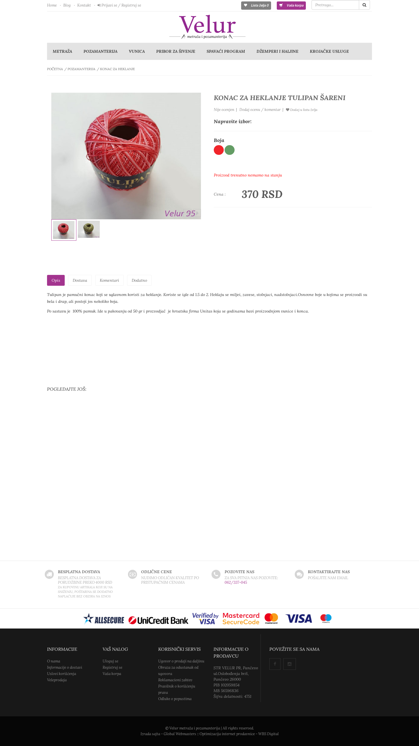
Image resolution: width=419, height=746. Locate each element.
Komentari (109, 280)
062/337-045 (236, 582)
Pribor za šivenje (175, 51)
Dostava (80, 280)
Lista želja (259, 5)
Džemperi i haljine (277, 51)
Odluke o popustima (175, 698)
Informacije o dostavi (64, 667)
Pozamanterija (100, 51)
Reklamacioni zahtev (175, 680)
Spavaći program (226, 51)
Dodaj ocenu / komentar (260, 109)
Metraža (62, 51)
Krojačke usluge (329, 51)
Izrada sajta (150, 733)
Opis (56, 280)
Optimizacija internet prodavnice (227, 733)
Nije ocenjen (224, 109)
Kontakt (84, 5)
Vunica (137, 51)
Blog (67, 5)
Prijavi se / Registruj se (121, 5)
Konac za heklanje (117, 69)
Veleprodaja (57, 680)
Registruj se (112, 667)
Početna (55, 69)
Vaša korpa (294, 5)
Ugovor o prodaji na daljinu (181, 661)
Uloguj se (110, 661)
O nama (53, 661)
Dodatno (139, 280)
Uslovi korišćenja (61, 673)
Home (52, 5)
